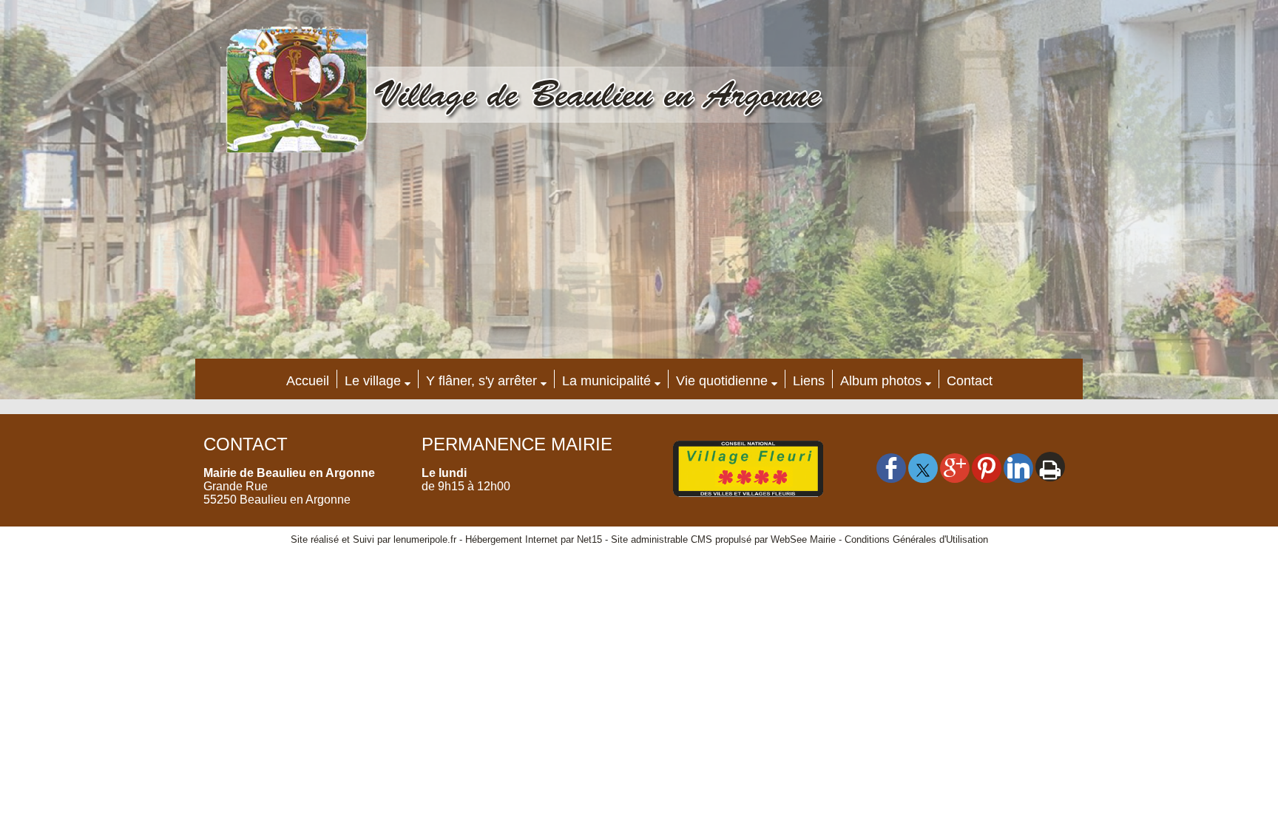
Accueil (307, 380)
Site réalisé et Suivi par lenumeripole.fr (373, 539)
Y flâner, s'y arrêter (481, 380)
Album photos (881, 380)
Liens (809, 380)
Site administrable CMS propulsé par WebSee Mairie (723, 539)
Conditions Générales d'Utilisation (916, 539)
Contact (970, 380)
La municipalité (606, 380)
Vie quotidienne (722, 380)
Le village (373, 380)
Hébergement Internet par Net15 (533, 539)
